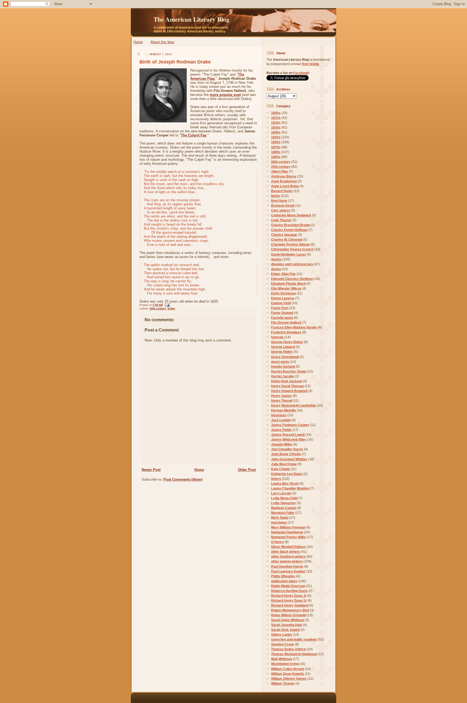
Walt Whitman (281, 659)
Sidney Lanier (281, 634)
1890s (276, 157)
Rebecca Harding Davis (289, 590)
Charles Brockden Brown (290, 225)
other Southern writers (288, 556)
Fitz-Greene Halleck (286, 322)
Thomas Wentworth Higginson (294, 654)
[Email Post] (167, 304)
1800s (276, 113)
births (171, 308)
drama (276, 269)
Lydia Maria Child (284, 498)
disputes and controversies (292, 264)
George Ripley (282, 351)
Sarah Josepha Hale (286, 625)
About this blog (162, 42)
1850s (276, 137)
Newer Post (151, 470)
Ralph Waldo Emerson (288, 586)
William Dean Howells (287, 673)
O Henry (277, 542)
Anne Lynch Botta (285, 186)
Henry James (281, 395)
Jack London (281, 420)
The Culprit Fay (193, 135)
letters (276, 478)
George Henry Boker (287, 342)
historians (278, 415)
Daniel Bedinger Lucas (288, 254)
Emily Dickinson (283, 293)
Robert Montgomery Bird (290, 610)
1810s (276, 117)
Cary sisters (280, 210)
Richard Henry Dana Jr (288, 595)
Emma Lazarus (282, 298)
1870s (276, 147)
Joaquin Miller (281, 444)
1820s (276, 122)
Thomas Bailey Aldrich (288, 649)
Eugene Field (281, 303)
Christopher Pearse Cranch (292, 249)
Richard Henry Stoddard (289, 605)
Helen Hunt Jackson (286, 381)
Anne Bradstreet (284, 181)
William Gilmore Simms (289, 678)
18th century (157, 308)
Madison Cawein (283, 508)
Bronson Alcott (282, 205)
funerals (277, 337)
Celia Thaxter (281, 220)
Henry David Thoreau (287, 386)
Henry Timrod (281, 400)
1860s (276, 142)
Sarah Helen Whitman (287, 620)
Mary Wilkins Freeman (288, 527)
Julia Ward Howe (284, 464)
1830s (276, 127)
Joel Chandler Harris (287, 449)
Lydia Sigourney (283, 503)
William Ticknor (283, 683)
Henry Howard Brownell (289, 391)
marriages (279, 522)
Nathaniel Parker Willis (288, 537)
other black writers (285, 551)
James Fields (281, 429)
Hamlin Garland (283, 366)
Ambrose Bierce (283, 176)
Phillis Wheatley (283, 576)
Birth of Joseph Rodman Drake (175, 62)
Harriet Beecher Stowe (288, 371)
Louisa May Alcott (285, 483)
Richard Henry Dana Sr (289, 600)
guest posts (280, 361)
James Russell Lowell (288, 434)
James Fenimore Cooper (290, 425)
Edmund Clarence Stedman (292, 278)
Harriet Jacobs (282, 376)
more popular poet (225, 95)
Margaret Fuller (283, 512)
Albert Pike (279, 171)
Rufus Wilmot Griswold (288, 615)
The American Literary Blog (191, 19)
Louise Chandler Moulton (290, 488)
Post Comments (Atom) (183, 479)
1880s (276, 152)
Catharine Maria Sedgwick (291, 215)
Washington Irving (285, 663)
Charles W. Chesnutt (286, 239)
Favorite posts (282, 317)
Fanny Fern (279, 308)
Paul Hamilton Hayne (287, 566)
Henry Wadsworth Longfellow (293, 405)
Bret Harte (279, 200)
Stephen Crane (282, 644)
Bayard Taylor (282, 191)
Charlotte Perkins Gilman (290, 244)
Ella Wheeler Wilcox (286, 288)
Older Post (247, 470)
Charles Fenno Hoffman (289, 230)
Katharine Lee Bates (287, 474)
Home (138, 42)
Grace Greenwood (285, 357)
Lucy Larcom (281, 493)
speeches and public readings (294, 639)
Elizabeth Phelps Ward (288, 283)
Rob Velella (310, 64)
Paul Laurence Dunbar (288, 571)
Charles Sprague (284, 234)
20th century (281, 166)
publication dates (284, 581)
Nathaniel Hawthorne (287, 532)
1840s (276, 132)
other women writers (287, 561)
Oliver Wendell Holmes (288, 546)
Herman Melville (283, 410)
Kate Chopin (280, 469)
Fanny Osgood (282, 312)
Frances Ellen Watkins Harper (294, 327)
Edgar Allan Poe (283, 274)
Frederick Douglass (286, 332)
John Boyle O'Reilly (286, 454)
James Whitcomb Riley (288, 439)
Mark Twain (279, 517)
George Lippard (283, 347)
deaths (276, 259)
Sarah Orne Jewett (285, 629)
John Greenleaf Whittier (289, 459)
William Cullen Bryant (287, 669)
